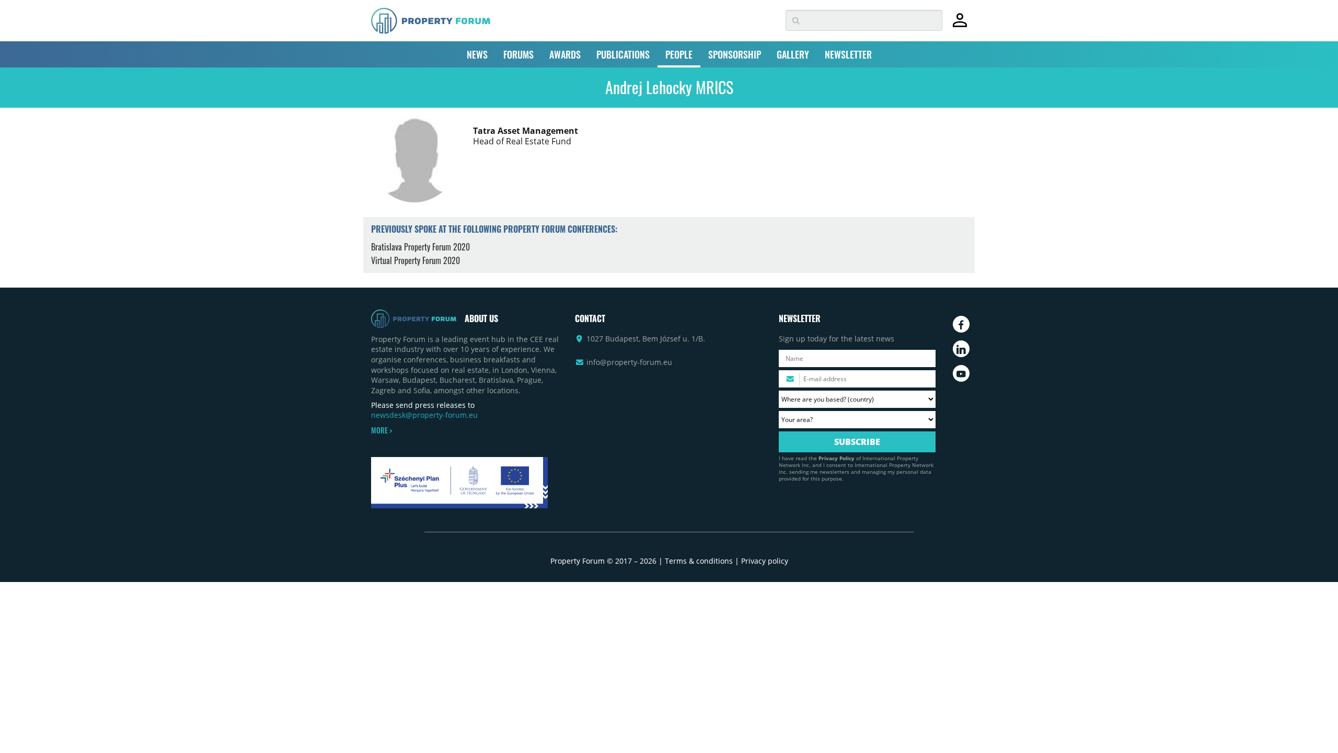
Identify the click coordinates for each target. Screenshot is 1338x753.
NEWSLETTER (848, 54)
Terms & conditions (699, 561)
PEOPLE (679, 54)
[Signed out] (960, 25)
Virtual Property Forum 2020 (415, 260)
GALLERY (793, 54)
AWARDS (565, 54)
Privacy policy (764, 561)
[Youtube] (961, 373)
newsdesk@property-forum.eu (424, 415)
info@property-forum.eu (629, 362)
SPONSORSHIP (734, 54)
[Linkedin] (961, 348)
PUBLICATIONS (623, 54)
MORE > (381, 430)
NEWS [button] (477, 54)
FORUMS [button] (518, 54)
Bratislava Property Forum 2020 (420, 247)
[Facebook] (961, 324)
